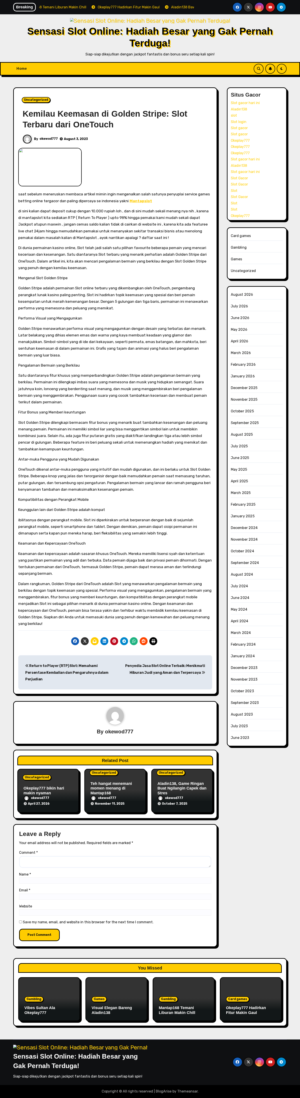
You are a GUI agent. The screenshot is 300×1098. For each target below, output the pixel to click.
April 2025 (239, 481)
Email (24, 890)
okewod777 (49, 139)
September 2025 (245, 423)
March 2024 (241, 633)
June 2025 (240, 458)
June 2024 (240, 598)
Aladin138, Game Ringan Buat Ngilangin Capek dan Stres (181, 788)
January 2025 (243, 516)
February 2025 (243, 504)
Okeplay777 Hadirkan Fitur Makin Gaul (246, 1010)
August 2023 (242, 714)
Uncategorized (36, 100)
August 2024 (242, 574)
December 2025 (244, 388)
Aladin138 (239, 109)
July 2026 (239, 306)
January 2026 (243, 376)
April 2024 (239, 621)
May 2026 (239, 329)
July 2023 (239, 726)
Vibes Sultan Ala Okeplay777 (39, 1010)
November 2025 (244, 399)
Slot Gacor (239, 178)
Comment (28, 852)
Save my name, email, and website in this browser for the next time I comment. (88, 922)
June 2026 (240, 318)
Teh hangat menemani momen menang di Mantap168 (111, 788)
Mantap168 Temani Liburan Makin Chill (177, 1010)
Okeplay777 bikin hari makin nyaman (43, 790)
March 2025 (241, 493)
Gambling (239, 247)
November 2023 (244, 679)
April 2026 (239, 341)
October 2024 (242, 551)
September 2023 (245, 703)
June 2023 (240, 738)
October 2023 (242, 691)
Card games (241, 236)
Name (25, 874)
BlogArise (164, 1091)
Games (236, 259)
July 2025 (239, 446)
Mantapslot (141, 201)
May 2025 (239, 469)
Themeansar (187, 1091)
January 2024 (243, 656)
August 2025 (242, 434)
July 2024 (239, 586)
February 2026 (243, 364)
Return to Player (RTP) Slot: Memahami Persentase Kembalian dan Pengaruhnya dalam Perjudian (66, 672)
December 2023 (244, 668)
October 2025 (242, 411)
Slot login (238, 122)
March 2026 (241, 353)
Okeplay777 (240, 140)
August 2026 (242, 294)
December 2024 (244, 528)
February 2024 (243, 644)
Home (21, 68)
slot (234, 115)
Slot (234, 191)
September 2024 (245, 563)
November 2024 (244, 539)
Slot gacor (239, 128)
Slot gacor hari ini (245, 103)
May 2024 (239, 609)
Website (25, 906)
